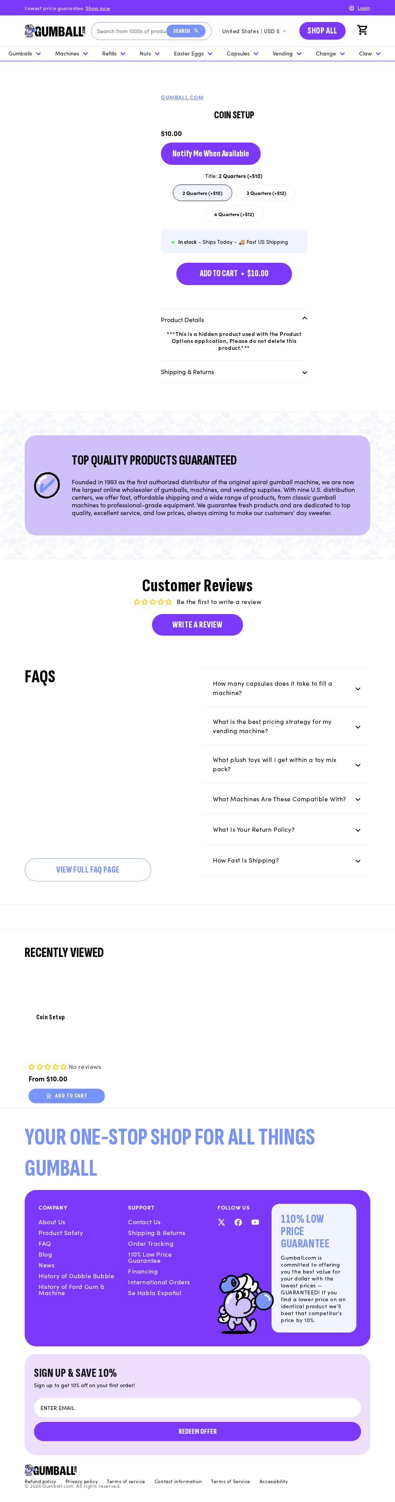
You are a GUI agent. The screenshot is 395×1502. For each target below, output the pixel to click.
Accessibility (274, 1481)
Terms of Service (230, 1481)
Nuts (145, 53)
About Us (52, 1221)
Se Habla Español (155, 1292)
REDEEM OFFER (198, 1431)
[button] (363, 30)
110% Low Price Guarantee (150, 1257)
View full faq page (88, 869)
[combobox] (131, 31)
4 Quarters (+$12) (238, 216)
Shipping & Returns (157, 1232)
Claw (365, 53)
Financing (143, 1271)
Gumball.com (182, 97)
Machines (67, 53)
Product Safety (61, 1232)
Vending (283, 53)
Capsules (238, 53)
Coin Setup (50, 1017)
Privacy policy (82, 1481)
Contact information (178, 1481)
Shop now (98, 8)
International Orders (159, 1281)
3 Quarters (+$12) (270, 194)
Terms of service (126, 1481)
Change (326, 53)
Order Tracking (151, 1243)
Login (364, 7)
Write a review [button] (197, 624)
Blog (45, 1254)
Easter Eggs (189, 53)
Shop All (322, 30)
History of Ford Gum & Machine (72, 1289)
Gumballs (20, 53)
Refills (109, 53)
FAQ (45, 1243)
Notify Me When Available (210, 153)
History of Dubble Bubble (76, 1275)
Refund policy (40, 1481)
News (46, 1264)
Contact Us (144, 1221)
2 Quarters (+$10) (206, 194)
